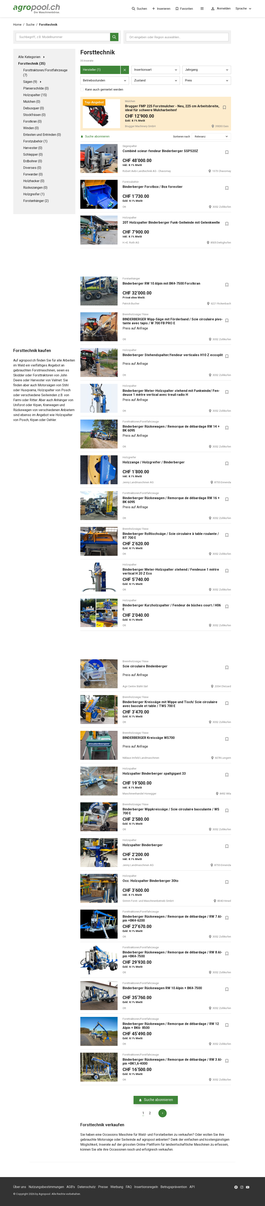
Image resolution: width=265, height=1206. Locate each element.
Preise (103, 1187)
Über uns (19, 1187)
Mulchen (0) (31, 102)
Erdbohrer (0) (32, 161)
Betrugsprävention (173, 1187)
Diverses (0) (32, 168)
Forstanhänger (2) (36, 201)
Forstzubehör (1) (35, 141)
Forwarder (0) (33, 174)
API (192, 1187)
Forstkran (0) (32, 121)
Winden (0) (31, 128)
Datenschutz (86, 1187)
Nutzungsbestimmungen (46, 1187)
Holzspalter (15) (35, 95)
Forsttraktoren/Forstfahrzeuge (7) (45, 72)
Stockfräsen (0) (34, 115)
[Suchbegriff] (114, 37)
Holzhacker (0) (33, 181)
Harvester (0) (32, 148)
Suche (30, 24)
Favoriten (186, 9)
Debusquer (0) (33, 108)
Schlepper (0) (33, 154)
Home (17, 24)
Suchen (142, 9)
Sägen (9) (30, 82)
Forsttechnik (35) (31, 64)
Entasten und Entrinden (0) (42, 135)
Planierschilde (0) (36, 88)
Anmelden (224, 8)
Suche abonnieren (97, 136)
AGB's (70, 1187)
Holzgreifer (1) (34, 194)
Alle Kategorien (29, 57)
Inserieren (163, 9)
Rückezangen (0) (35, 188)
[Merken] (224, 107)
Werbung (116, 1187)
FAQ (129, 1187)
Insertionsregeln (146, 1187)
